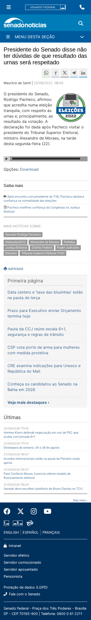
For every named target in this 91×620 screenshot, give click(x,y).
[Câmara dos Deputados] (6, 523)
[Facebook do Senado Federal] (9, 511)
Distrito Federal (42, 247)
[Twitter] (20, 511)
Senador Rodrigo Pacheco (23, 234)
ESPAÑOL (31, 532)
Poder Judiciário (68, 247)
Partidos (69, 242)
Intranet (14, 546)
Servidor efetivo (16, 555)
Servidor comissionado (22, 562)
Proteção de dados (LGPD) (26, 587)
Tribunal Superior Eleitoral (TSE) (43, 253)
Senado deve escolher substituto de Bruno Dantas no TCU (43, 488)
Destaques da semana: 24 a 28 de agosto (31, 447)
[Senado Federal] (45, 7)
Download (29, 169)
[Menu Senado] (8, 7)
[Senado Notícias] (25, 24)
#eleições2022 (15, 242)
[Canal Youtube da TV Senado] (45, 511)
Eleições (11, 253)
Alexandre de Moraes (45, 242)
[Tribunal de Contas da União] (29, 523)
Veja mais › (80, 500)
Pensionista (13, 576)
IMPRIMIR (15, 269)
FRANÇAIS (51, 532)
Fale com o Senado (24, 594)
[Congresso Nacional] (18, 523)
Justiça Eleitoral (16, 247)
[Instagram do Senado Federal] (33, 511)
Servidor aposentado (21, 569)
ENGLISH (11, 532)
